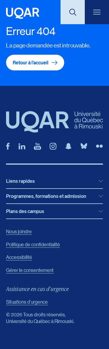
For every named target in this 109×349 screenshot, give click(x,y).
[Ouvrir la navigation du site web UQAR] (97, 12)
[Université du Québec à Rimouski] (22, 13)
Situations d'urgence (27, 302)
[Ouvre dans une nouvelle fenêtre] (8, 146)
